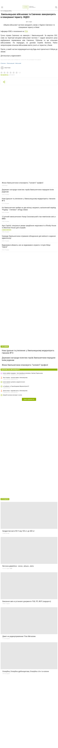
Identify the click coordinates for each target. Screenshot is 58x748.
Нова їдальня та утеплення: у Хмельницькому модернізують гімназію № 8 (28, 200)
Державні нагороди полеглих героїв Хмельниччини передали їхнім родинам (28, 191)
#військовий (18, 63)
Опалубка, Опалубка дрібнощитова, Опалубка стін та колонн (25, 671)
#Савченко (3, 63)
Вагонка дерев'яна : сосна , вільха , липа (18, 566)
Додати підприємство (29, 399)
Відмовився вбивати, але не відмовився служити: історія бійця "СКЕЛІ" (26, 246)
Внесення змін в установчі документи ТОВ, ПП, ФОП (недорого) (26, 601)
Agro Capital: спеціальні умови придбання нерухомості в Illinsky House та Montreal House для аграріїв (29, 227)
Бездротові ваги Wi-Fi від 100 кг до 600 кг (18, 531)
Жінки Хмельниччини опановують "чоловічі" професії (22, 183)
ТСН (26, 31)
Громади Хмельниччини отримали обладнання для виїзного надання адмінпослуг (29, 237)
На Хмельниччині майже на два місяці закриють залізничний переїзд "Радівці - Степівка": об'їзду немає (29, 209)
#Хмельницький (10, 63)
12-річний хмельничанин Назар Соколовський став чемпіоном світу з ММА (29, 218)
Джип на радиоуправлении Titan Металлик (19, 636)
